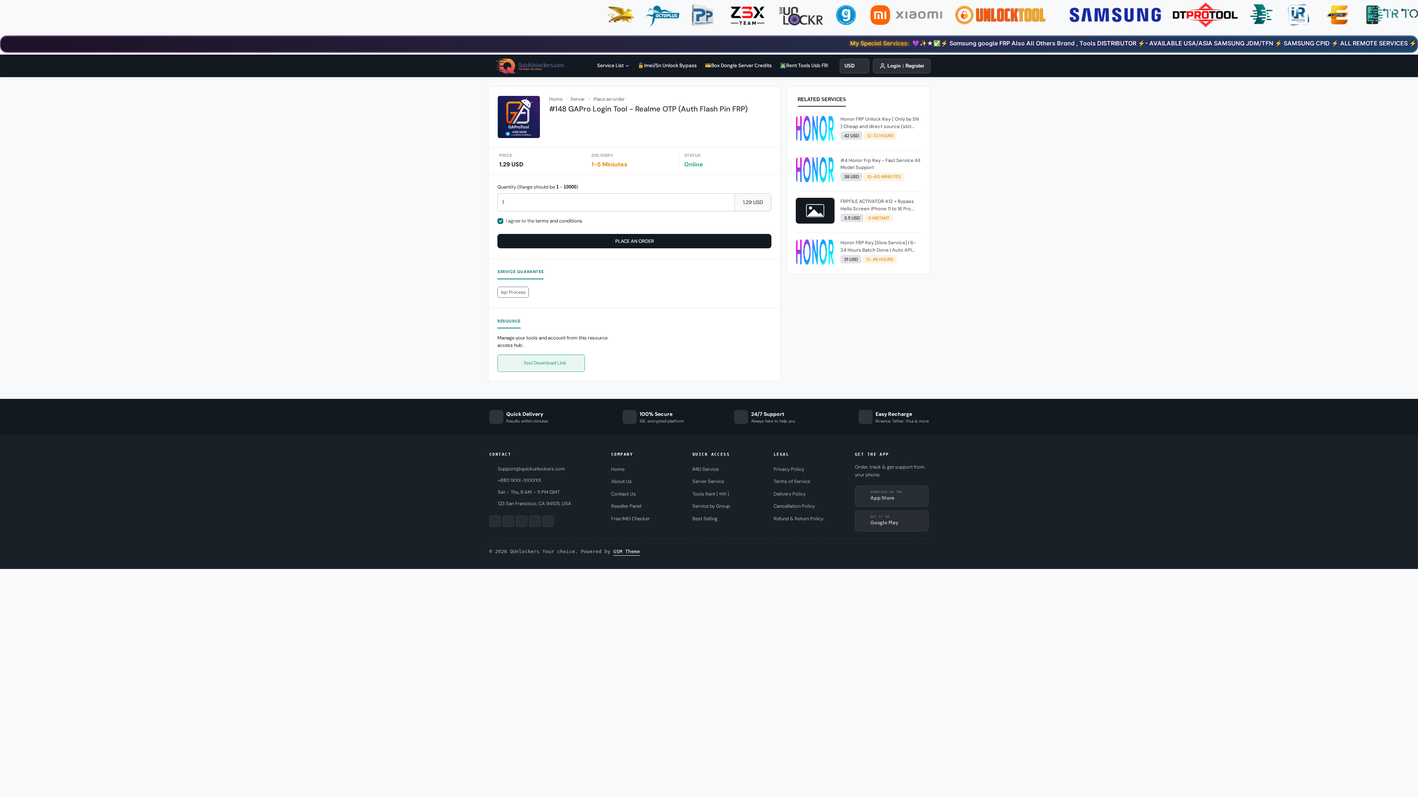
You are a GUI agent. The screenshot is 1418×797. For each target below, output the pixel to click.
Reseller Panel (626, 506)
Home (555, 99)
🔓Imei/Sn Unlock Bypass (667, 65)
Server (578, 99)
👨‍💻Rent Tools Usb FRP (805, 65)
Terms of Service (792, 481)
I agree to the (544, 221)
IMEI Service (705, 469)
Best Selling (704, 518)
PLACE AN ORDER (634, 241)
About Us (621, 481)
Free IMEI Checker (630, 518)
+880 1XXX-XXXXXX (519, 480)
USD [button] (849, 66)
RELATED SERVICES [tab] (822, 99)
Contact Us (623, 494)
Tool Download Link (544, 363)
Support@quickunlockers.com (531, 469)
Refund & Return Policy (798, 518)
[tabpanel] (858, 192)
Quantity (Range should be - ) (537, 187)
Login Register (905, 66)
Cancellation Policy (794, 506)
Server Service (708, 481)
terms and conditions (558, 221)
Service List (610, 65)
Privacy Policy (789, 469)
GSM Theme (626, 551)
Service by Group (711, 506)
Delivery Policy (790, 494)
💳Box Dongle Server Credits (738, 65)
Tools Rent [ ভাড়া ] (710, 494)
